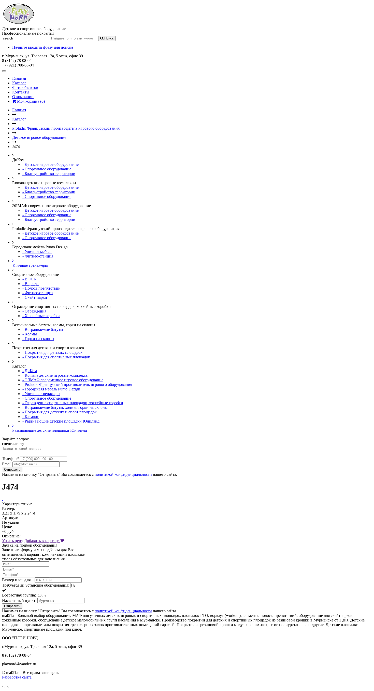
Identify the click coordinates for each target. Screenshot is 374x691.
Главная (19, 78)
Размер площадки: (18, 580)
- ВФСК (29, 279)
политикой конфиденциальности (123, 474)
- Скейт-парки (34, 297)
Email (6, 464)
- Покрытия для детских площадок (52, 352)
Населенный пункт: (19, 600)
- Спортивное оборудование (46, 169)
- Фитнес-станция (37, 256)
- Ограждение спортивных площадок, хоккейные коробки (72, 403)
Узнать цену (12, 540)
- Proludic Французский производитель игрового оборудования (77, 384)
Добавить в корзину (42, 540)
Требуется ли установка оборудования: (35, 585)
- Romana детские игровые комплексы (55, 375)
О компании (23, 96)
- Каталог (30, 416)
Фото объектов (25, 87)
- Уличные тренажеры (41, 393)
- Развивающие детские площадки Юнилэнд (60, 421)
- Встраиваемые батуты (42, 329)
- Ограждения (34, 311)
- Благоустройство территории (48, 173)
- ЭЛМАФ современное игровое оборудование (62, 380)
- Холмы (29, 334)
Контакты (20, 92)
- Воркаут (30, 283)
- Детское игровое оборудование (50, 164)
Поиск (108, 38)
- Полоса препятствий (41, 288)
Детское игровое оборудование (39, 137)
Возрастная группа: (19, 595)
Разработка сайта (17, 677)
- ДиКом (29, 371)
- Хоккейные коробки (41, 316)
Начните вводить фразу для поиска (42, 47)
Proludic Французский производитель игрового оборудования (66, 128)
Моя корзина (30, 101)
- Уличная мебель (37, 251)
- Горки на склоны (38, 338)
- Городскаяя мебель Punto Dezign (51, 389)
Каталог (19, 83)
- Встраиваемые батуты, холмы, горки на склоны (65, 407)
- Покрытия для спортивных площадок (56, 357)
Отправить (12, 469)
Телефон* (10, 458)
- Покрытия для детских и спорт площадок (59, 412)
